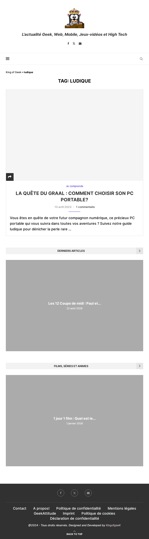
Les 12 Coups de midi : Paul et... (74, 303)
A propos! (41, 508)
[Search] (141, 58)
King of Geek (13, 72)
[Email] (80, 43)
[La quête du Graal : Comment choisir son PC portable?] (74, 135)
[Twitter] (74, 43)
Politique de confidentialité (78, 508)
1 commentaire (85, 206)
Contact (19, 508)
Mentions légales (122, 508)
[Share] (9, 177)
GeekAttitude (45, 513)
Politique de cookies (98, 513)
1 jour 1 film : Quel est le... (74, 418)
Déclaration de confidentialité (74, 518)
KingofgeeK (113, 525)
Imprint (69, 513)
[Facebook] (68, 43)
